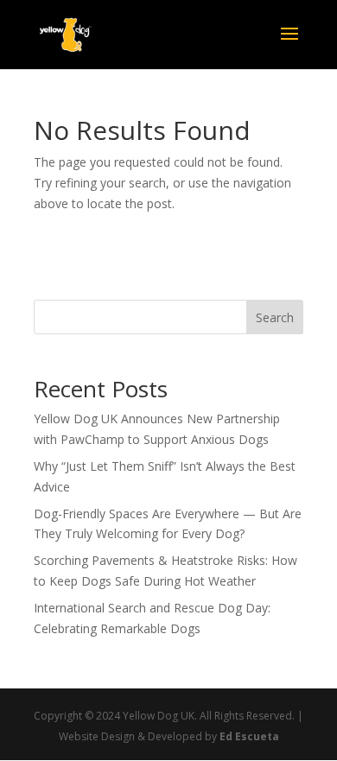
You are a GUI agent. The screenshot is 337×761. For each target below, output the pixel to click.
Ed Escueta (249, 736)
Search (275, 317)
